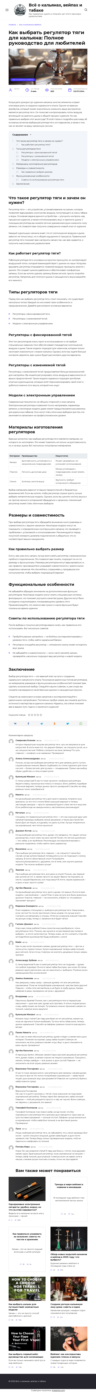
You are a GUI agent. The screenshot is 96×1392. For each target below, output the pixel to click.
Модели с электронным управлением (40, 160)
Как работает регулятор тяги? (35, 145)
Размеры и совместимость (30, 168)
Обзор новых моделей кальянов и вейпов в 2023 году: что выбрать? (68, 1257)
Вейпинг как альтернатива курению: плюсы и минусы (65, 1355)
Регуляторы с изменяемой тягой (37, 156)
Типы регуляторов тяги (28, 149)
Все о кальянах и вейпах (23, 80)
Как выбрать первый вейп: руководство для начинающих (26, 1355)
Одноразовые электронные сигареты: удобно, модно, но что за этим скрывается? (25, 1207)
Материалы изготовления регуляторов (36, 164)
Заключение (23, 184)
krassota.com (58, 1390)
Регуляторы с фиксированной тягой (39, 152)
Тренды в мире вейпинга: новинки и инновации (69, 1185)
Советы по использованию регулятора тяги (42, 180)
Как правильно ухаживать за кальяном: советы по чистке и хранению (27, 1237)
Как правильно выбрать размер (36, 172)
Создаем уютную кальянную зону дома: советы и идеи (66, 1305)
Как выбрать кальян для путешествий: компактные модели (24, 1307)
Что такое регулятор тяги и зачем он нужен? (39, 141)
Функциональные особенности (33, 176)
